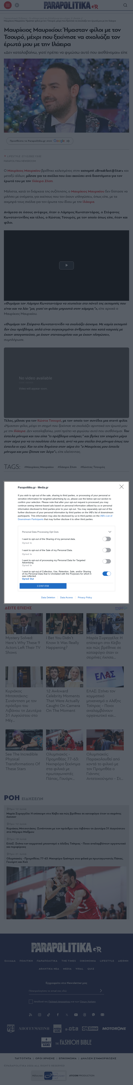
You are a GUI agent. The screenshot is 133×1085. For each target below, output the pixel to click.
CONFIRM (43, 586)
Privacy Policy (85, 597)
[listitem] (66, 531)
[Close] (123, 488)
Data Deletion (48, 597)
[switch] (107, 539)
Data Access (66, 597)
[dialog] (66, 542)
